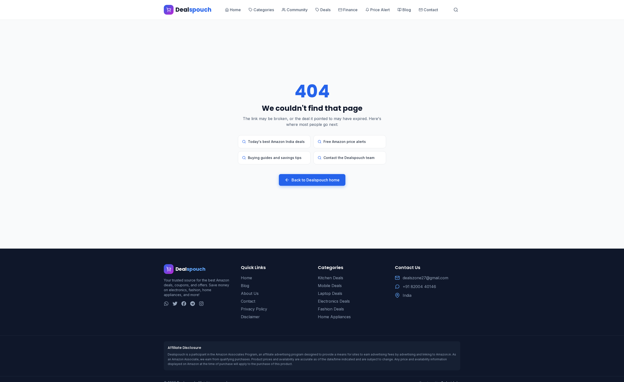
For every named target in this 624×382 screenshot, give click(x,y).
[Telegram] (192, 303)
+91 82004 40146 (419, 286)
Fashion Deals (331, 309)
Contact (248, 301)
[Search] (455, 9)
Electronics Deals (334, 301)
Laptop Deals (330, 293)
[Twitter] (175, 303)
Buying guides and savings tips (275, 158)
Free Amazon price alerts (344, 142)
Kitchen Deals (330, 277)
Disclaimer (250, 316)
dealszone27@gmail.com (425, 277)
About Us (250, 293)
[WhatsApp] (166, 303)
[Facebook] (183, 303)
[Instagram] (201, 303)
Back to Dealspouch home (316, 179)
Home (246, 277)
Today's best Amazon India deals (276, 142)
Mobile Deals (330, 285)
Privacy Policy (254, 309)
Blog (245, 285)
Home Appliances (334, 316)
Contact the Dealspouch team (348, 158)
